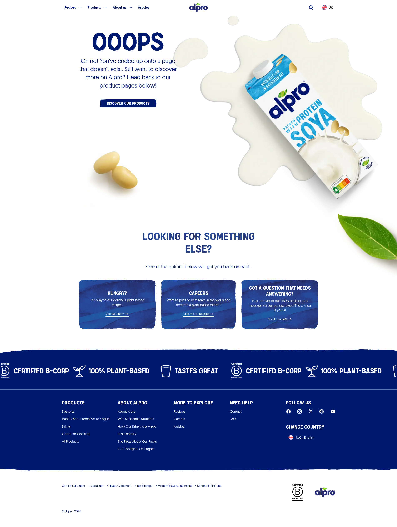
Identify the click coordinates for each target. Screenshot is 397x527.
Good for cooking (76, 434)
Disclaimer (96, 486)
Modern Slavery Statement (175, 486)
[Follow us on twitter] (310, 411)
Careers (179, 419)
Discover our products (128, 103)
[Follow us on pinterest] (321, 411)
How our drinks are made (137, 426)
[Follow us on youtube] (332, 411)
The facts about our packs (137, 441)
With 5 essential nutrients (136, 419)
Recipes (179, 411)
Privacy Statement (120, 486)
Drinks (66, 426)
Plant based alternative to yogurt (86, 419)
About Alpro (127, 411)
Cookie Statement (73, 486)
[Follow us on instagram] (299, 411)
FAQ (233, 419)
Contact (236, 411)
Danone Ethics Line (209, 486)
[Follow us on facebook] (288, 411)
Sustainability (127, 434)
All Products (70, 441)
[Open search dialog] (311, 7)
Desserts (68, 411)
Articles (179, 426)
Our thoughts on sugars (136, 449)
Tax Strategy (144, 486)
